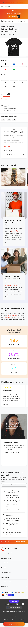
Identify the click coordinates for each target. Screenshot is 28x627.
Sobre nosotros (6, 611)
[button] (2, 6)
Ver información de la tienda (10, 110)
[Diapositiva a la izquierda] (3, 47)
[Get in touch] (22, 6)
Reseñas (23, 613)
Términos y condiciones (20, 611)
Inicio (4, 20)
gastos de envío (6, 95)
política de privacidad (8, 613)
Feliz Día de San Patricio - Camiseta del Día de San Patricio (13, 21)
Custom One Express (11, 619)
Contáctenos (12, 611)
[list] (14, 355)
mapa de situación (14, 616)
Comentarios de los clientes (17, 614)
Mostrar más (7, 146)
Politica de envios (17, 613)
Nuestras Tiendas (7, 614)
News (24, 614)
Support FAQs (11, 429)
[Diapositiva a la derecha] (25, 47)
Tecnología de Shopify (20, 619)
